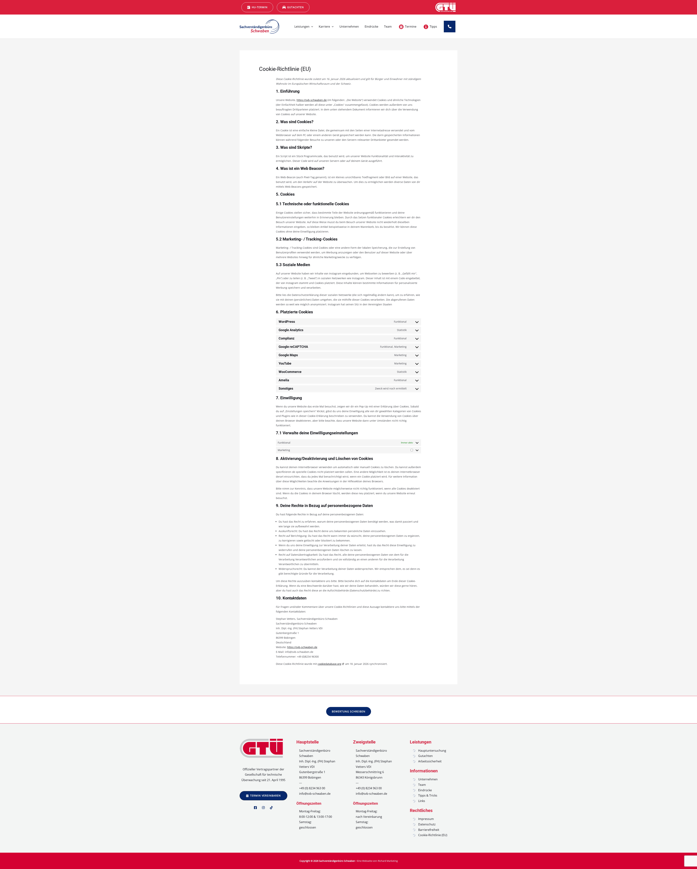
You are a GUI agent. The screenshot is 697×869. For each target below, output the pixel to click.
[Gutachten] (423, 756)
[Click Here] (450, 27)
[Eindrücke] (422, 790)
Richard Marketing (388, 860)
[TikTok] (271, 807)
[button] (257, 7)
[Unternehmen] (425, 779)
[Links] (419, 801)
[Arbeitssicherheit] (427, 761)
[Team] (419, 785)
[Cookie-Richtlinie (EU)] (430, 835)
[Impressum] (423, 819)
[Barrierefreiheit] (426, 830)
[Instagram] (263, 807)
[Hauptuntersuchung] (429, 750)
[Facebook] (255, 807)
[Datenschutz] (424, 824)
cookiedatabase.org (329, 664)
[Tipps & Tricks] (425, 795)
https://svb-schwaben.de (312, 100)
